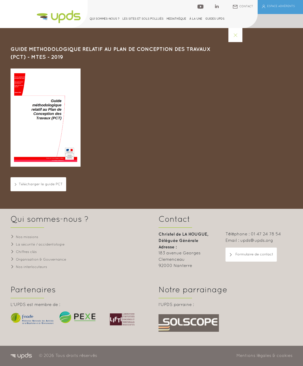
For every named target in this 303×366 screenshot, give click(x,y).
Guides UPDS (214, 19)
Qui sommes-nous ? (104, 19)
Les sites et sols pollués (142, 19)
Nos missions (27, 237)
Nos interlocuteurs (31, 267)
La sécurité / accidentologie (40, 244)
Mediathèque (176, 19)
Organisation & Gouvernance (41, 259)
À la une (195, 19)
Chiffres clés (26, 252)
